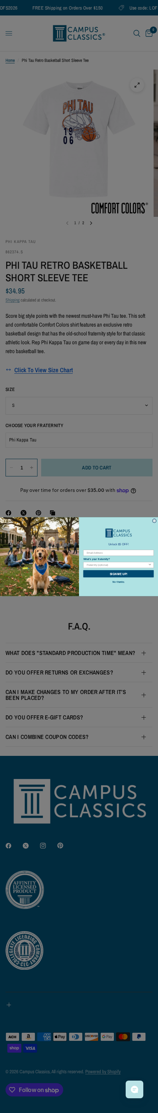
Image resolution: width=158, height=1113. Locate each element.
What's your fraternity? (96, 559)
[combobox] (117, 564)
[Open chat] (134, 1089)
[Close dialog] (154, 520)
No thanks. (118, 581)
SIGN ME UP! (119, 573)
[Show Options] (150, 564)
